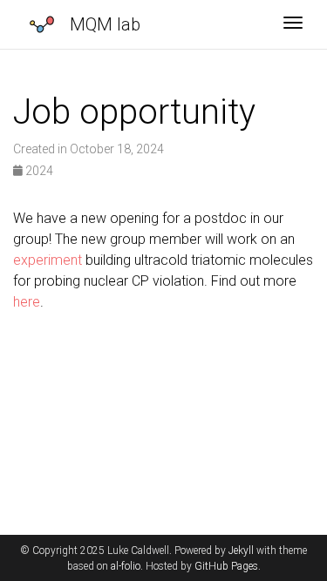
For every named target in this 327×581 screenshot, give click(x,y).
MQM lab (105, 24)
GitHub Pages (226, 566)
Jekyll (241, 550)
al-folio (125, 566)
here (26, 302)
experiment (47, 260)
